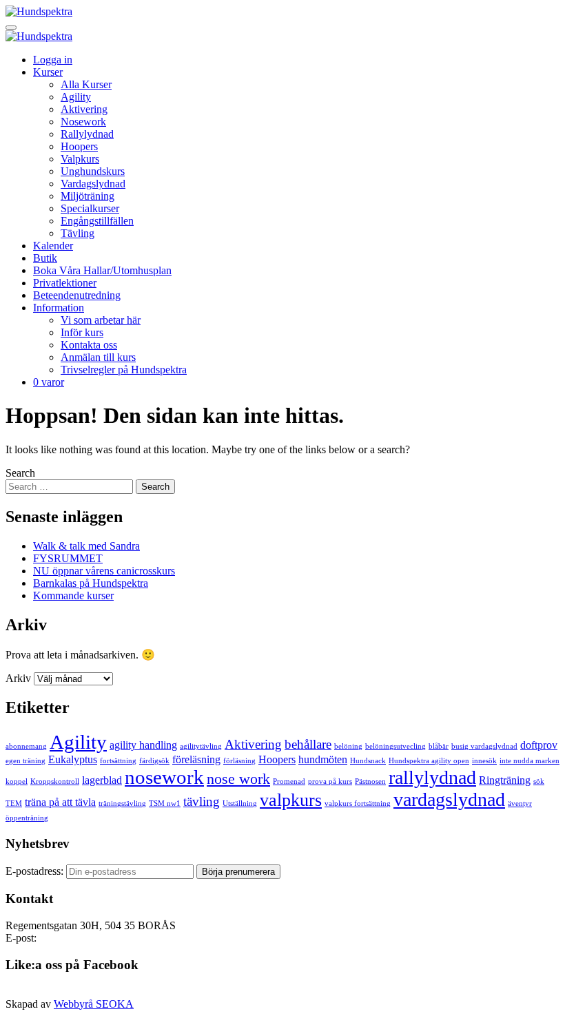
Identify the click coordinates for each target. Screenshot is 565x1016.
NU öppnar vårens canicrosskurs (104, 571)
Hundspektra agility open (429, 761)
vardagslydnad (449, 799)
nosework (164, 777)
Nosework (83, 121)
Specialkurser (90, 208)
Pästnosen (370, 781)
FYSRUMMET (68, 558)
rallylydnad (432, 777)
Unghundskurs (93, 171)
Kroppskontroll (54, 781)
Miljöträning (87, 196)
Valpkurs (80, 159)
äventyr (520, 803)
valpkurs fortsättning (358, 803)
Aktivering (84, 109)
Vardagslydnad (93, 183)
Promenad (289, 781)
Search (20, 473)
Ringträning (505, 780)
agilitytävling (201, 746)
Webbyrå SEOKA (94, 1004)
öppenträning (27, 818)
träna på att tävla (60, 802)
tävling (201, 801)
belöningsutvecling (395, 746)
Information (58, 307)
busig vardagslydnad (484, 746)
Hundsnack (368, 761)
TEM (14, 803)
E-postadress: (36, 871)
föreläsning (196, 759)
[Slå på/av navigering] (11, 27)
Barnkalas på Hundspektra (90, 583)
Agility (76, 97)
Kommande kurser (73, 595)
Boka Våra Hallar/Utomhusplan (102, 270)
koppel (17, 781)
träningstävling (122, 803)
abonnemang (26, 746)
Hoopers (79, 146)
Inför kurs (82, 332)
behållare (308, 744)
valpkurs (291, 799)
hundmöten (322, 759)
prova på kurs (330, 781)
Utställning (240, 803)
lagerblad (102, 780)
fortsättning (118, 761)
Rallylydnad (87, 134)
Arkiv (18, 678)
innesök (484, 761)
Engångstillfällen (97, 221)
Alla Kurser (86, 84)
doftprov (538, 745)
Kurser (48, 72)
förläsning (239, 761)
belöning (348, 746)
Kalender (53, 245)
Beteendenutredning (77, 295)
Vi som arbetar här (101, 320)
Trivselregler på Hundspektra (124, 369)
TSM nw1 (165, 803)
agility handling (143, 745)
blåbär (439, 746)
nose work (238, 778)
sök (538, 781)
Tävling (77, 233)
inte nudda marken (529, 761)
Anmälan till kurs (98, 357)
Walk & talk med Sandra (86, 546)
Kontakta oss (89, 345)
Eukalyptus (72, 759)
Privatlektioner (64, 283)
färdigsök (154, 761)
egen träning (25, 761)
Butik (45, 258)
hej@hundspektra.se (83, 938)
